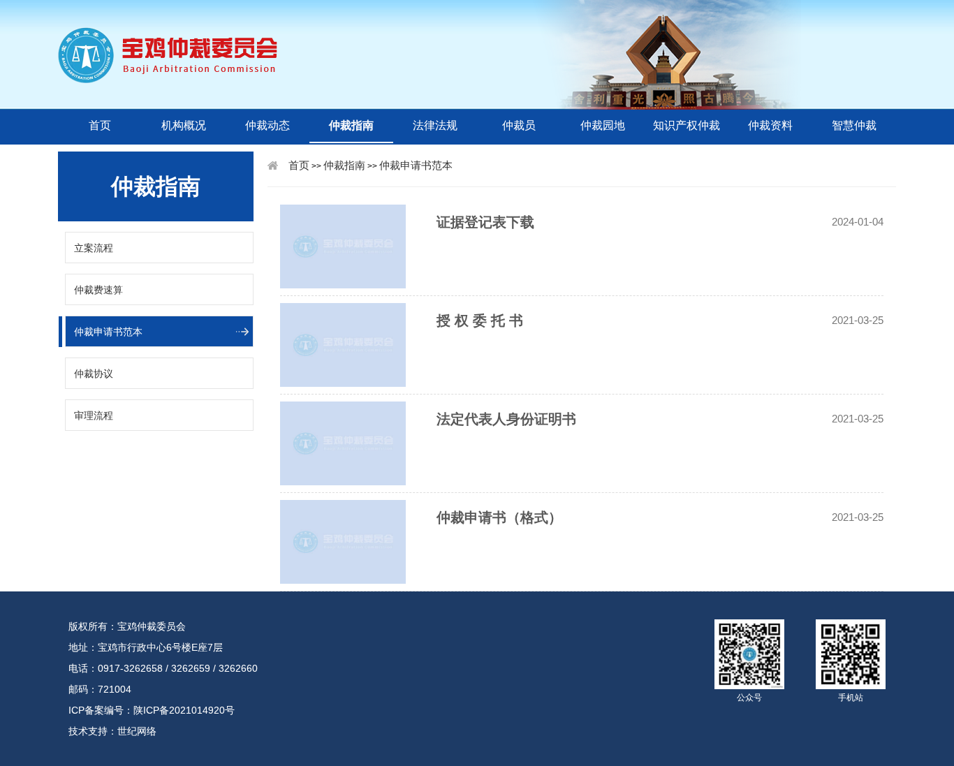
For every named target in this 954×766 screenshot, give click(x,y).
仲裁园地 (602, 125)
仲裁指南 (351, 125)
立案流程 (93, 247)
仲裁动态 (267, 125)
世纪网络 (136, 731)
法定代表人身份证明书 (506, 419)
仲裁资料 (770, 125)
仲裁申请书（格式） (499, 517)
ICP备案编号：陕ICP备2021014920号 (151, 710)
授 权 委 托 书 (479, 320)
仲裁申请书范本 (108, 331)
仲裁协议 (93, 373)
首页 (100, 125)
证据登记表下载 (485, 222)
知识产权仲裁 (686, 125)
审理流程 (93, 415)
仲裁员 (519, 125)
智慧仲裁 (854, 125)
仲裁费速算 (98, 289)
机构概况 (183, 125)
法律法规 (435, 125)
